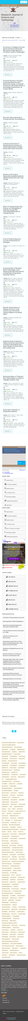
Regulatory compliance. (6, 927)
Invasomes (19, 827)
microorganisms (22, 765)
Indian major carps (17, 813)
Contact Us (14, 5)
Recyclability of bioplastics (7, 790)
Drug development (21, 881)
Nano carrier (14, 913)
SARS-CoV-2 (4, 900)
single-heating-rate (15, 843)
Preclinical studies (15, 888)
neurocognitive (13, 854)
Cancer (10, 806)
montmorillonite (22, 838)
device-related (21, 856)
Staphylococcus (5, 767)
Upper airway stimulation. (7, 868)
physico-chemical (5, 792)
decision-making (5, 929)
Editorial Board (19, 1011)
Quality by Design (5, 943)
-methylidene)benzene (14, 950)
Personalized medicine (12, 760)
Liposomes (4, 808)
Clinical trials (23, 888)
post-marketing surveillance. (7, 893)
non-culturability (13, 872)
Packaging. (16, 790)
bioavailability (21, 799)
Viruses (13, 875)
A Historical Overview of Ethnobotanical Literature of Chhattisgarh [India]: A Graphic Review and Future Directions (13, 146)
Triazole (20, 952)
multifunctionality (5, 801)
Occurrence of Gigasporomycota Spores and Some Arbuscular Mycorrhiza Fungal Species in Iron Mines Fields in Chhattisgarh (14, 49)
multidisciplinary (5, 879)
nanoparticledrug (5, 799)
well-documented (14, 801)
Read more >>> (23, 470)
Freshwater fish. (16, 781)
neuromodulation (21, 854)
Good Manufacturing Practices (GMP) (9, 922)
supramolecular (20, 795)
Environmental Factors (6, 904)
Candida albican (12, 954)
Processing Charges (10, 496)
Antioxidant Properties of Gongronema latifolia (11, 410)
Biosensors (18, 875)
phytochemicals (5, 765)
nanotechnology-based (6, 870)
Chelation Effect (21, 751)
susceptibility (12, 895)
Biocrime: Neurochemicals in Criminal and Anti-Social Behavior (14, 118)
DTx (2, 820)
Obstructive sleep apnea (6, 863)
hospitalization (21, 817)
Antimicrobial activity (6, 751)
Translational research (6, 891)
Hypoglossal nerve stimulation (18, 861)
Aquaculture (9, 813)
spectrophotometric (18, 747)
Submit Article (9, 480)
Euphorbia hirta (21, 767)
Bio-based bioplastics (18, 788)
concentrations (23, 774)
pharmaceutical (5, 749)
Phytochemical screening (7, 769)
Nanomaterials (13, 877)
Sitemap (4, 1013)
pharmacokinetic (14, 799)
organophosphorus (6, 774)
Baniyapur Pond (5, 795)
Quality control (15, 925)
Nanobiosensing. (21, 877)
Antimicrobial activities (21, 954)
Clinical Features (13, 902)
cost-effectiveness (13, 859)
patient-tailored (17, 753)
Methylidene (4, 954)
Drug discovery (13, 881)
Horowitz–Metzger (5, 843)
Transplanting (4, 824)
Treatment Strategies (6, 906)
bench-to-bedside (13, 758)
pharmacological (22, 763)
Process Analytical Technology (8, 945)
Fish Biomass (21, 792)
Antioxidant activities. (6, 957)
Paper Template (10, 488)
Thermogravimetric (6, 836)
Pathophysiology (5, 902)
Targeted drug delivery (6, 916)
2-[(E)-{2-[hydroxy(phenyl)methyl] (8, 742)
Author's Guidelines (11, 484)
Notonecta (4, 811)
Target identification (6, 884)
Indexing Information (11, 501)
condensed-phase (13, 838)
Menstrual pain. (14, 763)
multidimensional (13, 897)
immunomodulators (21, 895)
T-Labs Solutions (11, 1019)
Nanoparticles (5, 806)
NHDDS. (13, 808)
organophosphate (5, 776)
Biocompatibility (16, 916)
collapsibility (14, 856)
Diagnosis (15, 904)
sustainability (4, 783)
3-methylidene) (23, 948)
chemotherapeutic (20, 911)
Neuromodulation (16, 863)
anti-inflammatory (13, 765)
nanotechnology (22, 804)
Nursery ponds (5, 815)
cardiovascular (13, 817)
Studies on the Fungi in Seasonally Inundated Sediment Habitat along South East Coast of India (13, 177)
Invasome (9, 831)
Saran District (12, 795)
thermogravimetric (22, 833)
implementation (13, 920)
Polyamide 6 (20, 845)
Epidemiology (11, 900)
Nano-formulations (19, 945)
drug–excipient (13, 934)
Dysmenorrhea (22, 758)
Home (4, 1011)
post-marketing (20, 879)
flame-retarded (5, 845)
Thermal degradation (6, 847)
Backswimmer (20, 808)
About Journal (6, 5)
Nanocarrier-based (6, 909)
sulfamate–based (5, 833)
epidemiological (5, 897)
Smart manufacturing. (6, 948)
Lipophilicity (14, 751)
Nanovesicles (23, 829)
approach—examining (17, 870)
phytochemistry (14, 804)
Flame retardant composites (17, 849)
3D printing (4, 760)
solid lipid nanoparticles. (6, 918)
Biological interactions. (14, 815)
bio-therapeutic (12, 911)
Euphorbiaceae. (14, 772)
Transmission (18, 900)
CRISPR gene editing (6, 888)
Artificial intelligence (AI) (7, 886)
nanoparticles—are (15, 797)
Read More (7, 74)
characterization (5, 827)
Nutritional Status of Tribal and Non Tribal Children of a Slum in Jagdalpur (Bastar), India (13, 378)
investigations (12, 749)
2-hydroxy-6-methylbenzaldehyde (8, 744)
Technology (7, 820)
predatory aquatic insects (20, 811)
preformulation (5, 934)
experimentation (5, 932)
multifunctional (14, 909)
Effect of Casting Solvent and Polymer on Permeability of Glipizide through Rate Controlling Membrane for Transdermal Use (12, 210)
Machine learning (15, 938)
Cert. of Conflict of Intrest (13, 528)
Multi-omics (16, 886)
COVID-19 (21, 897)
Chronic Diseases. (5, 822)
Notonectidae (11, 811)
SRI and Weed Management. (14, 824)
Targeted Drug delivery (18, 806)
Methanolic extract (5, 772)
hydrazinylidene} (20, 742)
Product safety (22, 925)
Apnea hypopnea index (15, 865)
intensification (14, 822)
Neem (9, 808)
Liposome (4, 831)
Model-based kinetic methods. (8, 852)
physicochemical (22, 909)
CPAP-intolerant (22, 859)
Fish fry (3, 813)
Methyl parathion (21, 776)
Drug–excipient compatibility (16, 943)
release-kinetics (22, 756)
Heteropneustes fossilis (7, 781)
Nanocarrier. (20, 831)
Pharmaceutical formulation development (10, 941)
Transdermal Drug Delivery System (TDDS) (10, 829)
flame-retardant (13, 833)
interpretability (5, 936)
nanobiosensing (5, 872)
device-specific (5, 859)
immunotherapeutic (6, 913)
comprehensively (5, 804)
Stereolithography (13, 756)
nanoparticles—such (6, 797)
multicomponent (13, 932)
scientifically (12, 929)
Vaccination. (14, 906)
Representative (13, 936)
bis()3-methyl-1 (15, 948)
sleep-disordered (19, 852)
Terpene (15, 831)
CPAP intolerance (5, 865)
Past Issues (9, 505)
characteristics (14, 792)
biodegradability (13, 785)
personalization (5, 758)
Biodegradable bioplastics (7, 788)
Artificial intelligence (6, 938)
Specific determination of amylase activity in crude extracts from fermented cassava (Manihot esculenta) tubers (12, 311)
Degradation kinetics (6, 849)
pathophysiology (5, 895)
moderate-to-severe (6, 856)
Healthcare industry (6, 925)
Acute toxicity (13, 776)
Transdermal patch (5, 763)
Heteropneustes (14, 774)
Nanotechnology (17, 868)
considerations (20, 934)
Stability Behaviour (21, 749)
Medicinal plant (17, 769)
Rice (19, 822)
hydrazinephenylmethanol (7, 747)
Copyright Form (10, 492)
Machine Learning (17, 820)
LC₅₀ (3, 779)
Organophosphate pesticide (11, 779)
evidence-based (5, 817)
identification (13, 879)
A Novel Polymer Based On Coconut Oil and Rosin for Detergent (12, 240)
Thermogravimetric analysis (17, 847)
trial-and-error (20, 929)
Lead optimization (15, 884)
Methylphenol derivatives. (7, 753)
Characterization (5, 952)
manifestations (18, 893)
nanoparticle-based (6, 875)
